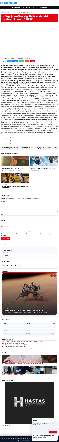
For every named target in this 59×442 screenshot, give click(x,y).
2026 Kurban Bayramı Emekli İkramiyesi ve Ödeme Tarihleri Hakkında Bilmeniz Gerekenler (23, 341)
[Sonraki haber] (54, 275)
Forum (34, 7)
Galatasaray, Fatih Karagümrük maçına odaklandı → (46, 148)
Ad (2, 215)
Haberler (3, 12)
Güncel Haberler (16, 7)
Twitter (9, 61)
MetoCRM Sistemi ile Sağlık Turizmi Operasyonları (14, 346)
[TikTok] (19, 265)
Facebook (15, 61)
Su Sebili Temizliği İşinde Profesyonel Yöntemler (14, 343)
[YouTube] (15, 265)
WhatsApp (21, 61)
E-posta (3, 220)
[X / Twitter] (7, 265)
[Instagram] (11, 265)
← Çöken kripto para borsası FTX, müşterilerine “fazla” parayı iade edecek (17, 148)
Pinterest (32, 61)
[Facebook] (3, 265)
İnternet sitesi (4, 226)
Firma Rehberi (26, 7)
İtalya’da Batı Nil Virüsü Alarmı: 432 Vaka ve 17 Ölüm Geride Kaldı (17, 344)
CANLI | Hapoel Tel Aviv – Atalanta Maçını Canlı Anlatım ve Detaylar (18, 348)
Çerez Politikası (43, 7)
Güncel (7, 12)
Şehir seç (5, 252)
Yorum (3, 201)
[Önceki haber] (51, 275)
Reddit (27, 61)
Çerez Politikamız (26, 440)
